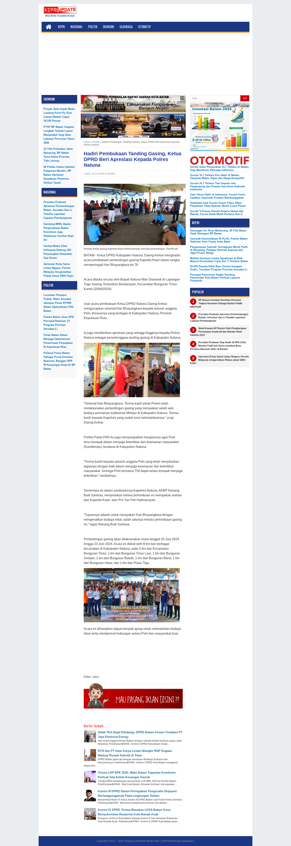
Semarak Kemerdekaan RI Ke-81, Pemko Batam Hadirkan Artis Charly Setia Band (219, 240)
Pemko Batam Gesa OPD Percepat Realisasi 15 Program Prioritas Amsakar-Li (59, 322)
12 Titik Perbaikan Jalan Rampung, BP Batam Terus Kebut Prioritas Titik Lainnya (58, 154)
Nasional (76, 26)
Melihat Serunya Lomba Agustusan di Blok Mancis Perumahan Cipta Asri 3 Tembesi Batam (219, 260)
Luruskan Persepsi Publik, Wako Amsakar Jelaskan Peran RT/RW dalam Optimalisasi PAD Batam (58, 303)
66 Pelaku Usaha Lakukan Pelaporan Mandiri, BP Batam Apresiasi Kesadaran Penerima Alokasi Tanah (59, 174)
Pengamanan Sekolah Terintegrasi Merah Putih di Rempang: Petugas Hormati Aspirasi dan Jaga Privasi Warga (219, 250)
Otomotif (144, 26)
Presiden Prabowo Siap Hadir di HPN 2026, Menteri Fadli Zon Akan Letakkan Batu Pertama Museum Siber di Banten (218, 346)
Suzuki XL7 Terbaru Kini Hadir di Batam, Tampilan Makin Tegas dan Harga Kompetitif (217, 177)
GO (245, 98)
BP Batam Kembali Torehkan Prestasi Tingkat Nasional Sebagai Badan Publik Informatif (216, 303)
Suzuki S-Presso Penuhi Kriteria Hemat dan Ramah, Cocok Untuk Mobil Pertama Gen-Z (216, 213)
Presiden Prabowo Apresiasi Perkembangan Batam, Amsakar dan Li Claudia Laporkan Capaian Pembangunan (59, 210)
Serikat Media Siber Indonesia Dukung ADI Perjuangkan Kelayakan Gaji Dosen (58, 251)
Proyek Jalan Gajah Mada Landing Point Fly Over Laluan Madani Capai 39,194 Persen (59, 114)
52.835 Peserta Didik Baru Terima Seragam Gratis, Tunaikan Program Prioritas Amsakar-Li (218, 268)
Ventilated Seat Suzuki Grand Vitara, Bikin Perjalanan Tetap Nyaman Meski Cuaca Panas (218, 204)
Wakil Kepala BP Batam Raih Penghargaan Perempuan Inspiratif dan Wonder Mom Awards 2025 (218, 331)
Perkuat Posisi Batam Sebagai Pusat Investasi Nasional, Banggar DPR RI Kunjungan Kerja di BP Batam (59, 360)
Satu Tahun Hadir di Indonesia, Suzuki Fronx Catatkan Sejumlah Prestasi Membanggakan (217, 196)
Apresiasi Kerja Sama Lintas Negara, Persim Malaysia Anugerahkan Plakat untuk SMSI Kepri (59, 269)
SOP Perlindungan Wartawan (177, 841)
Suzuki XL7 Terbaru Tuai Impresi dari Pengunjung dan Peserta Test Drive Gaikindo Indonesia (217, 186)
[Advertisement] (145, 65)
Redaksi (129, 841)
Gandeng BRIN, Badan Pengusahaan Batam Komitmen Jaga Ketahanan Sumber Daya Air (59, 232)
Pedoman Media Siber (148, 841)
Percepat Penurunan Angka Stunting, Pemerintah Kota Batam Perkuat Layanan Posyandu (215, 277)
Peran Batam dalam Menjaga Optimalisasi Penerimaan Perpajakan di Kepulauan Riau (58, 340)
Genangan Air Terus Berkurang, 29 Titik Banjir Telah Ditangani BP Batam (218, 232)
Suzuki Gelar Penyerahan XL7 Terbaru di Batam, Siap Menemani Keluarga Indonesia (219, 168)
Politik (92, 26)
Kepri (61, 26)
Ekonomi (108, 26)
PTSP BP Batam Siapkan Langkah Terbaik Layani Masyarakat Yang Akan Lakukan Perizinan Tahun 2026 (59, 134)
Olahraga (126, 26)
